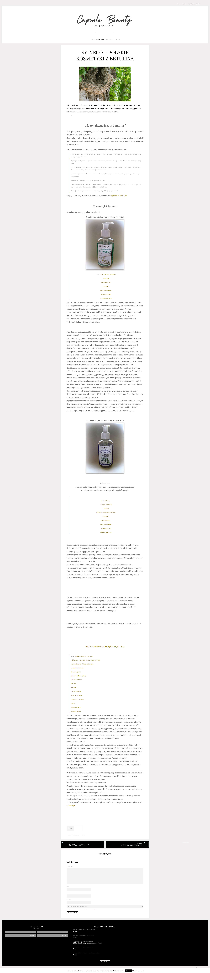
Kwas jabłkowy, (105, 520)
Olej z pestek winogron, (86, 656)
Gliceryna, (106, 278)
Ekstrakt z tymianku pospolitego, (106, 512)
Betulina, (73, 683)
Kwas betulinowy (76, 711)
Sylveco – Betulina (119, 195)
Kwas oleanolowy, (76, 707)
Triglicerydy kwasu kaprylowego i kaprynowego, (85, 660)
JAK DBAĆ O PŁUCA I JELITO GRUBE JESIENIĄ (83, 935)
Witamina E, (74, 687)
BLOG (118, 39)
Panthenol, (106, 286)
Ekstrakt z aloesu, (76, 691)
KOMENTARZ (70, 866)
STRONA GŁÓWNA (97, 39)
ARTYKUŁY (110, 39)
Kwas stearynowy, (76, 672)
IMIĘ (68, 886)
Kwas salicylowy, (106, 282)
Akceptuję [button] (128, 970)
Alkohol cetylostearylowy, (78, 676)
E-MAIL (68, 892)
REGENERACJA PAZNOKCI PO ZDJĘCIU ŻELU (83, 941)
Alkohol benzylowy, (76, 680)
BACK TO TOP (104, 961)
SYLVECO (83, 835)
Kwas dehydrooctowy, (77, 699)
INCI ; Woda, (105, 501)
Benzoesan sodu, (106, 294)
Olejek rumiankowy (106, 298)
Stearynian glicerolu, (77, 668)
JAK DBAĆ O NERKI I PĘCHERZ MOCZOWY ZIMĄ (84, 929)
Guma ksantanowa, (76, 695)
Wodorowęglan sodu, (106, 290)
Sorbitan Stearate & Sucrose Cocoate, (82, 664)
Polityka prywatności (137, 970)
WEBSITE (69, 899)
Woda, (102, 274)
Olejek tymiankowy (106, 532)
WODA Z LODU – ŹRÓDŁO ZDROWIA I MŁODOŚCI (84, 947)
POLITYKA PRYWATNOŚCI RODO (193, 967)
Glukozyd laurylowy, (110, 274)
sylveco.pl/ (71, 806)
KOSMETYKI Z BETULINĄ (74, 835)
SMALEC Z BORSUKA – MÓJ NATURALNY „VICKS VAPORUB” (86, 953)
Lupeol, (73, 703)
